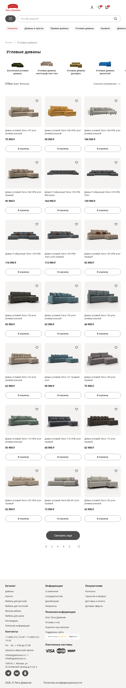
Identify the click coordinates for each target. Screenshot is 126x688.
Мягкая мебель (13, 610)
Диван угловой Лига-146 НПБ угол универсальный (63, 132)
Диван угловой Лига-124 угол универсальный (99, 317)
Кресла (9, 596)
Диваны (9, 591)
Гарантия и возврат (95, 596)
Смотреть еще (63, 535)
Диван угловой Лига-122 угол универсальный (20, 379)
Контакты (90, 591)
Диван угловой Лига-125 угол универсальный (60, 317)
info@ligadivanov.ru (15, 655)
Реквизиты (51, 606)
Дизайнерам (52, 601)
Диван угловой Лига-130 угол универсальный (20, 317)
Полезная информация (17, 625)
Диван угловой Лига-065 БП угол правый (62, 502)
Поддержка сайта (54, 632)
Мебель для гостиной (16, 606)
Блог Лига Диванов (55, 617)
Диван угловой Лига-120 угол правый (99, 379)
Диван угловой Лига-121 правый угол (62, 379)
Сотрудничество (54, 596)
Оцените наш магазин (57, 627)
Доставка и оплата (95, 601)
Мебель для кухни (14, 615)
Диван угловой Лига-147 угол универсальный (20, 132)
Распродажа (11, 620)
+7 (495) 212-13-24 (14, 637)
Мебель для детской (16, 601)
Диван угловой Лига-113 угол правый (99, 440)
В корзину (23, 148)
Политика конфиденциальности (63, 682)
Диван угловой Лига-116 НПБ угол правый (63, 440)
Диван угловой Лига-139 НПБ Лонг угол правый (60, 255)
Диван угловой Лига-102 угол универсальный (99, 502)
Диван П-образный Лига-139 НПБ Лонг (102, 194)
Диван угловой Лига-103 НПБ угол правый (23, 502)
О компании (51, 591)
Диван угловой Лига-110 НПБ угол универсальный (23, 440)
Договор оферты (94, 606)
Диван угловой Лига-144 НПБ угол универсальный (102, 132)
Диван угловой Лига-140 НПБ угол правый (23, 194)
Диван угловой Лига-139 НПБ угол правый (102, 255)
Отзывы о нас (52, 622)
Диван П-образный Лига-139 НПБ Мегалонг (62, 194)
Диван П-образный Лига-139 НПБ (23, 253)
